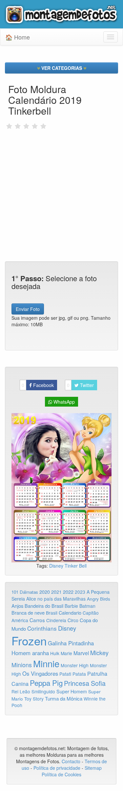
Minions (21, 665)
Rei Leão (20, 691)
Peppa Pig (46, 682)
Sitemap (93, 768)
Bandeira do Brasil (44, 605)
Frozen (29, 640)
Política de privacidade (56, 768)
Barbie (71, 606)
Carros (37, 619)
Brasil (51, 612)
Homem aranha (30, 653)
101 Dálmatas (24, 592)
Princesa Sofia (85, 683)
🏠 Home (17, 37)
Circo (73, 620)
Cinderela (56, 620)
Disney (57, 565)
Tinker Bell (76, 565)
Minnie (46, 663)
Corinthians (42, 628)
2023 (80, 592)
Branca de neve (28, 612)
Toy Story (34, 698)
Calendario (70, 612)
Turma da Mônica (63, 698)
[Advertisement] (61, 181)
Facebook (38, 385)
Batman (87, 606)
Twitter (80, 385)
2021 (56, 592)
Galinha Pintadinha (71, 643)
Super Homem (71, 691)
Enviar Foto (28, 309)
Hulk (54, 653)
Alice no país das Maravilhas (56, 598)
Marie (66, 653)
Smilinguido (43, 691)
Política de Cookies (61, 774)
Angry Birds (98, 599)
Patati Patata (72, 673)
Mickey (99, 652)
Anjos (17, 605)
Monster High (75, 665)
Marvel (81, 652)
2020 (44, 591)
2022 (68, 591)
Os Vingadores (40, 673)
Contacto (72, 761)
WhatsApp (63, 401)
